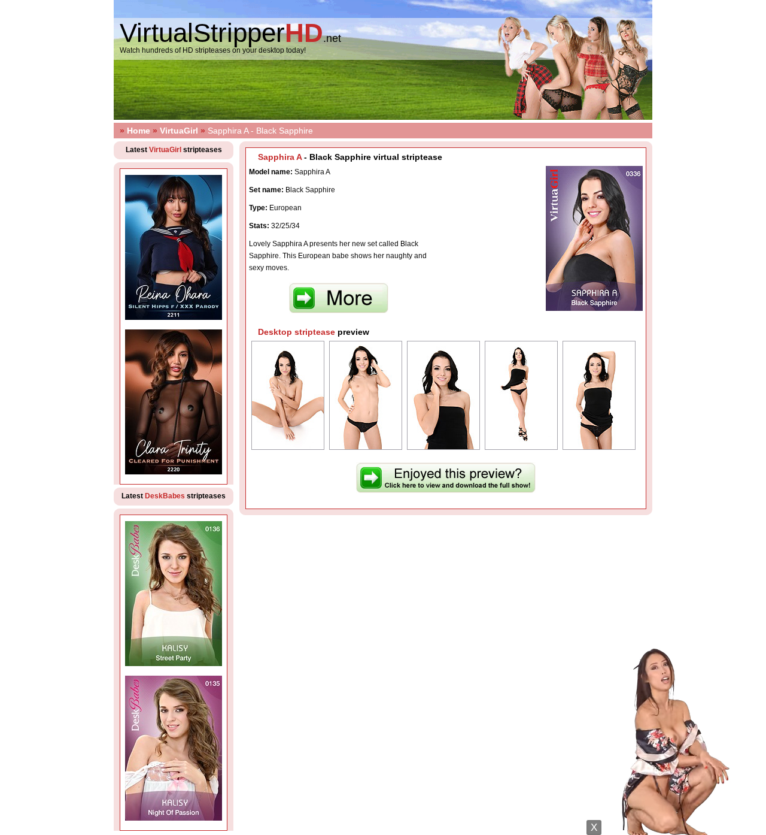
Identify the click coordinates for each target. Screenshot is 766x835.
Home (138, 130)
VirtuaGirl (179, 130)
